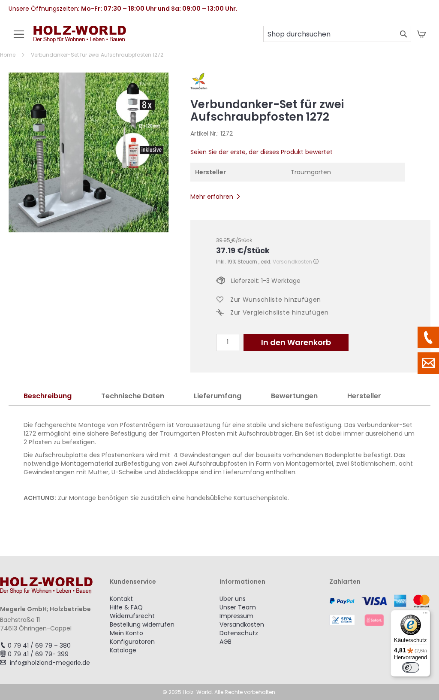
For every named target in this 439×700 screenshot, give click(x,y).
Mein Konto (126, 633)
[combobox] (337, 34)
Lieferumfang (217, 396)
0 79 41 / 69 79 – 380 (39, 645)
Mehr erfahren (211, 196)
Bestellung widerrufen (142, 624)
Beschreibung (48, 396)
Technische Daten (132, 396)
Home (7, 54)
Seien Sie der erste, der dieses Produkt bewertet (261, 152)
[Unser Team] (428, 337)
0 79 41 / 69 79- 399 (38, 654)
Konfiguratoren (132, 641)
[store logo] (79, 38)
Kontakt (121, 598)
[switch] (410, 667)
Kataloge (123, 650)
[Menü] (425, 615)
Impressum (236, 616)
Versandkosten (292, 261)
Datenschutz (239, 633)
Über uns (233, 598)
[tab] (48, 396)
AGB (226, 641)
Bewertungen (294, 396)
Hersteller (364, 396)
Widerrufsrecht (132, 616)
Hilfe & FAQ (126, 607)
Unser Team (238, 607)
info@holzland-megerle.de (50, 662)
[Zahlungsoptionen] (384, 610)
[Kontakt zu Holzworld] (428, 363)
